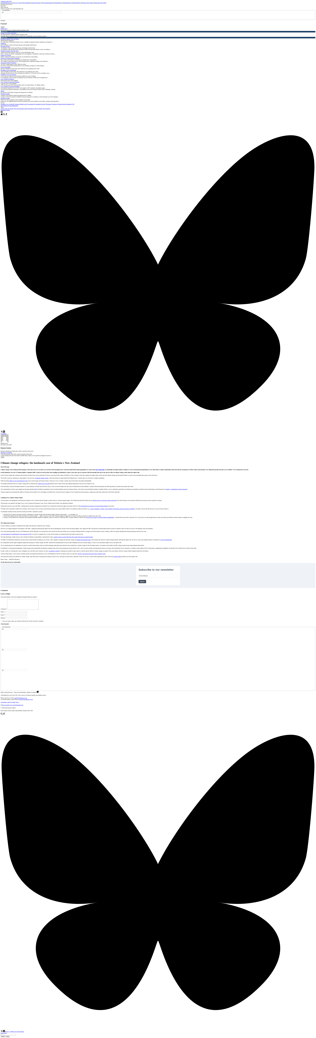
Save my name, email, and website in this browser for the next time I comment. (23, 621)
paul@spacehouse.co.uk (20, 698)
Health (8, 46)
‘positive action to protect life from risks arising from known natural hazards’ (73, 537)
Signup (142, 581)
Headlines (13, 33)
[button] (158, 61)
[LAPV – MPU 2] (14, 670)
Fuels (12, 58)
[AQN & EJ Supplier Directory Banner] (32, 12)
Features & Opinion (6, 33)
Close (2, 27)
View (2, 457)
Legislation (3, 433)
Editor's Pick (4, 28)
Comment (4, 609)
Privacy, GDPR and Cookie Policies (14, 1031)
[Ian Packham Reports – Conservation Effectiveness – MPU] (14, 650)
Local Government (5, 67)
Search (3, 1036)
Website (3, 618)
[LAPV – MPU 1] (14, 629)
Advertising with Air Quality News (10, 702)
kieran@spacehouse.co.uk (26, 699)
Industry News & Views (12, 39)
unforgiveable (117, 556)
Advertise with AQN (6, 1)
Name (3, 612)
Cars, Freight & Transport (7, 79)
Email (3, 615)
